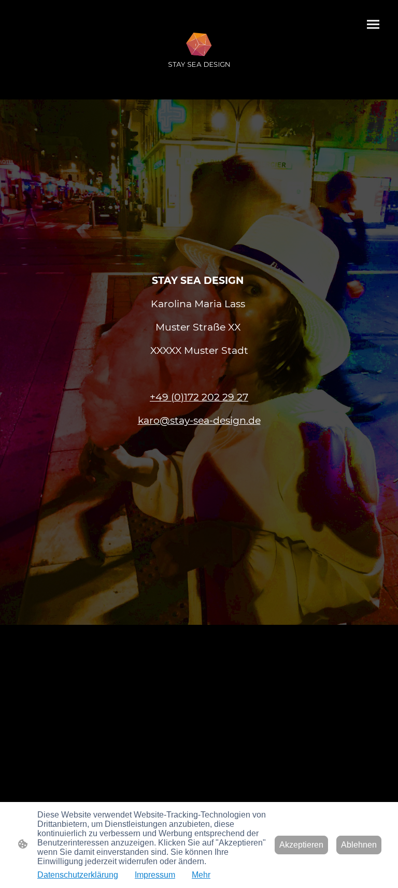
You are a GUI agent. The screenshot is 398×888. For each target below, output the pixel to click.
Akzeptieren (301, 844)
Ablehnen (359, 844)
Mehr (201, 874)
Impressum (155, 874)
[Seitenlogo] (199, 50)
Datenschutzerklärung (77, 874)
